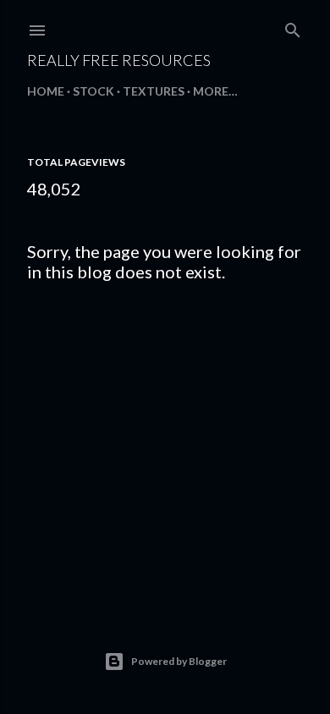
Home (45, 91)
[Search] (293, 26)
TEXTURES (153, 91)
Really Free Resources (119, 60)
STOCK (93, 91)
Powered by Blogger (179, 661)
